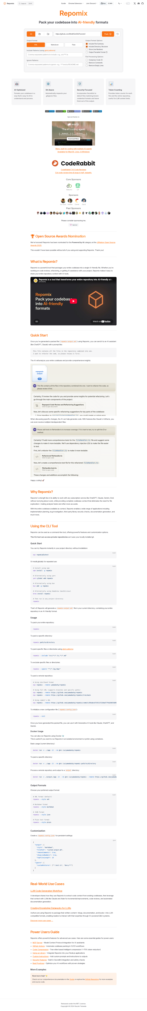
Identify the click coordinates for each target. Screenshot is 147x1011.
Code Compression (40, 949)
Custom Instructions (41, 956)
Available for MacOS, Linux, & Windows (73, 152)
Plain (73, 45)
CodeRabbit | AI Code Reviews (73, 170)
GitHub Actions (39, 946)
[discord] (139, 3)
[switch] (128, 3)
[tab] (31, 34)
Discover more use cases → (41, 921)
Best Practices (38, 963)
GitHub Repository (92, 979)
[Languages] (120, 3)
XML (35, 45)
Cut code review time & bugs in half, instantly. (73, 173)
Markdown (55, 45)
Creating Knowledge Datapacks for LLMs (50, 908)
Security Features (40, 960)
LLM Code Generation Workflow (46, 891)
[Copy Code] (113, 351)
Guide (72, 979)
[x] (135, 3)
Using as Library (39, 953)
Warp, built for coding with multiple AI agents (73, 149)
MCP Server (37, 943)
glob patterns (50, 50)
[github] (142, 3)
